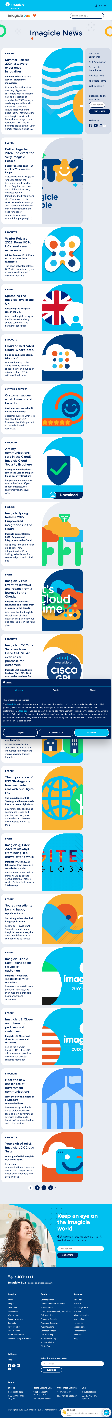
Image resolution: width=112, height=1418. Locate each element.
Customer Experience (94, 55)
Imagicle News (96, 75)
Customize (54, 732)
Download (78, 1299)
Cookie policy (14, 1330)
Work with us (13, 1315)
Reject (20, 732)
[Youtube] (96, 125)
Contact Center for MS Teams (53, 1303)
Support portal (80, 1326)
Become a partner (15, 1319)
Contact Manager (48, 1330)
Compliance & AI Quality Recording (56, 1311)
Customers (12, 1307)
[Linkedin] (101, 125)
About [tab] (93, 690)
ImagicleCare (79, 1319)
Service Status (80, 1330)
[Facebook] (91, 125)
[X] (104, 125)
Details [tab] (56, 690)
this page (24, 711)
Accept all (91, 732)
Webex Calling (96, 86)
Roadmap (78, 1311)
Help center (78, 1322)
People (11, 1303)
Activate (77, 1303)
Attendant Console (49, 1319)
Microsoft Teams (97, 81)
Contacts (12, 1322)
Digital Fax (45, 1346)
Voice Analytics (47, 1342)
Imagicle (11, 704)
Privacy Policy (14, 1326)
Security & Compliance (95, 68)
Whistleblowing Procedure (19, 1338)
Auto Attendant (47, 1326)
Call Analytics (46, 1315)
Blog (76, 1338)
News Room (13, 1311)
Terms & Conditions (16, 1334)
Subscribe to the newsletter (98, 97)
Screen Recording (48, 1338)
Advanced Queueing (49, 1322)
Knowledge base (81, 1307)
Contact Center (47, 1299)
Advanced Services (81, 1315)
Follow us (94, 120)
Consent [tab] (19, 690)
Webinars (78, 1334)
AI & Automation (97, 62)
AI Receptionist (47, 1307)
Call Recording (47, 1334)
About (10, 1299)
